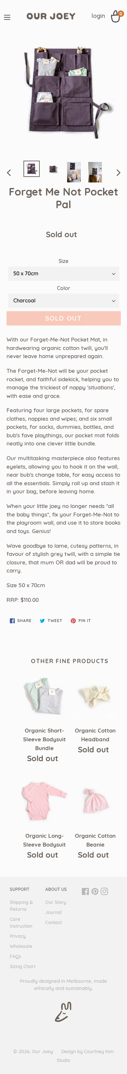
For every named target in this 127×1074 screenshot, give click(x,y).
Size (63, 261)
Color (63, 288)
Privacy (18, 936)
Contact (53, 922)
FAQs (15, 956)
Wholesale (21, 946)
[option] (31, 169)
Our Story (55, 902)
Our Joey (42, 1051)
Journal (53, 912)
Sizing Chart (22, 966)
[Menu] (7, 16)
